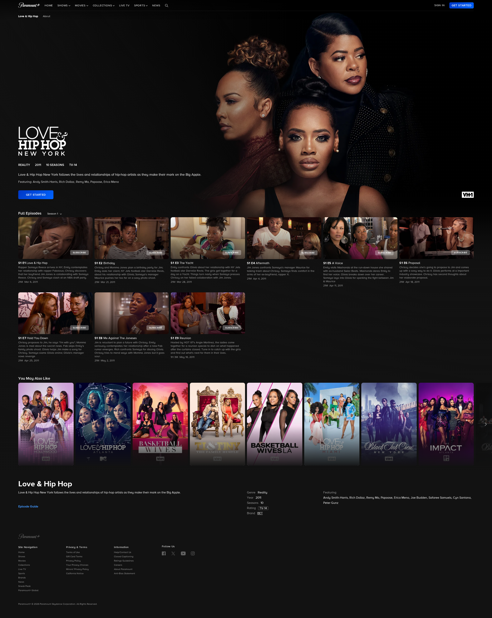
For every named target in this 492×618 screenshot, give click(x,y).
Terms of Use (73, 552)
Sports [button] (140, 5)
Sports (21, 573)
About (46, 16)
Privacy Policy (73, 561)
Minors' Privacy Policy (77, 569)
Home (49, 5)
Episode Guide (28, 506)
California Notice (75, 573)
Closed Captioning (123, 557)
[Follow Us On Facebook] (164, 553)
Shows (21, 557)
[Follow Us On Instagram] (193, 553)
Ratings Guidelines (124, 561)
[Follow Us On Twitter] (173, 553)
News (156, 5)
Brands (22, 578)
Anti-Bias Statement (124, 573)
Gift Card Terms (74, 557)
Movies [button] (80, 5)
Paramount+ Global (28, 590)
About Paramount (123, 569)
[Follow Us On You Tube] (183, 553)
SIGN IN (439, 5)
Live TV (124, 5)
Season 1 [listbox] (52, 213)
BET (260, 513)
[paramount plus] (29, 5)
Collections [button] (103, 5)
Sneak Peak (24, 586)
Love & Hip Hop (28, 16)
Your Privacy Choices (77, 565)
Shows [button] (63, 5)
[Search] (166, 5)
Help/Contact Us (122, 552)
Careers (118, 565)
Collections (24, 565)
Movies (22, 561)
